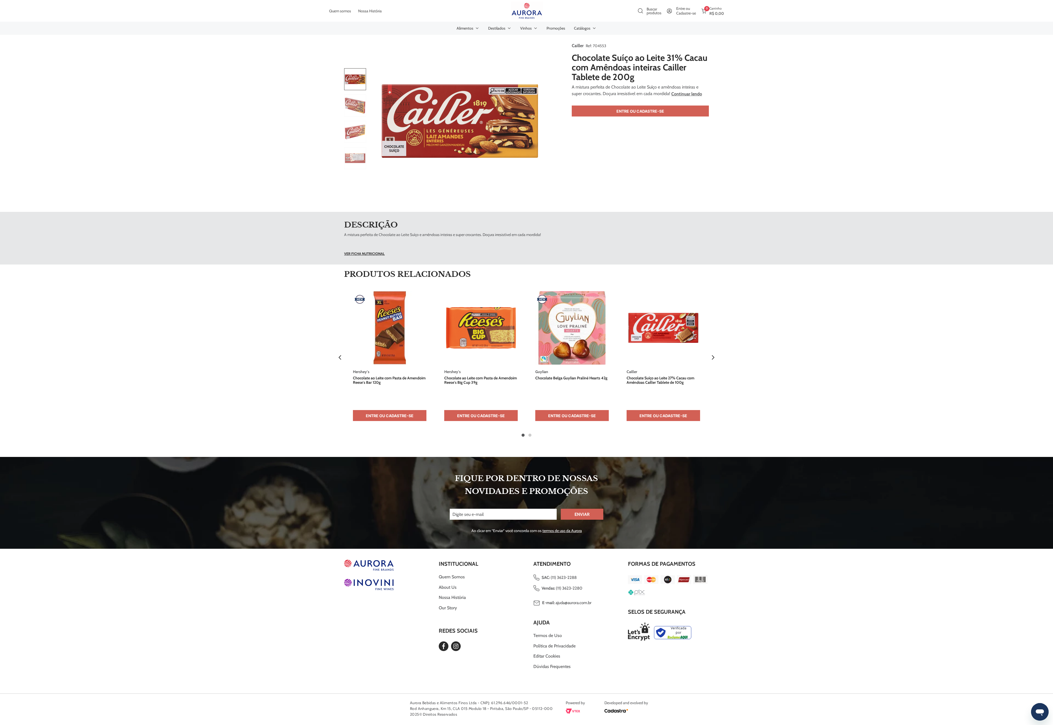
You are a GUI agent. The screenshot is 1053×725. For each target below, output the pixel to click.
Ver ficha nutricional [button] (364, 253)
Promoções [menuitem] (556, 28)
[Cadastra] (616, 711)
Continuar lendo (686, 93)
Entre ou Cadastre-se (640, 111)
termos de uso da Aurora (562, 530)
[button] (340, 357)
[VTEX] (573, 712)
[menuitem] (468, 28)
